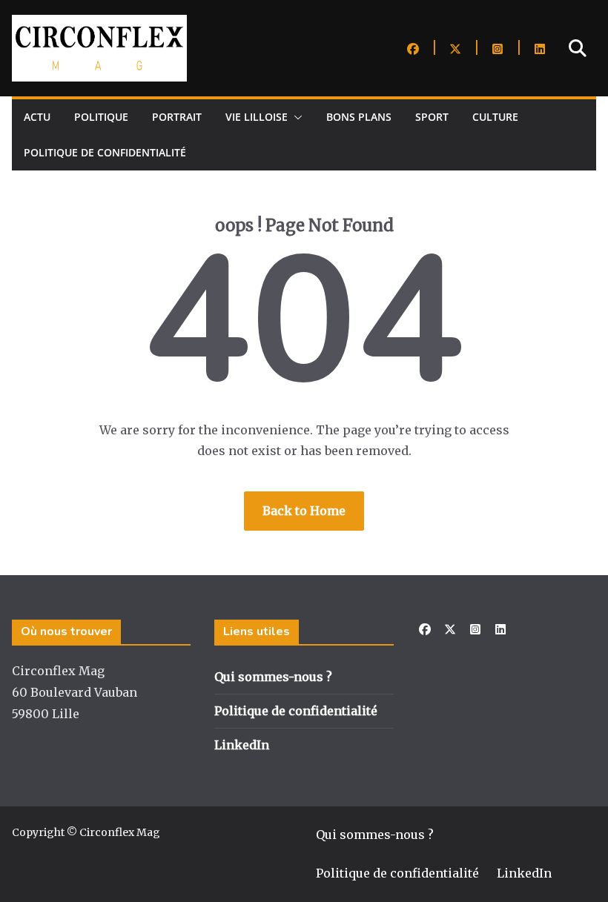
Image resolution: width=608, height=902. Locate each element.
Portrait (177, 117)
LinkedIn (241, 744)
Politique (101, 117)
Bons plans (358, 117)
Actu (37, 117)
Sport (432, 117)
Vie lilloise (256, 117)
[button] (295, 117)
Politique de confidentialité (105, 152)
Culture (495, 117)
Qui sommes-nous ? (273, 676)
